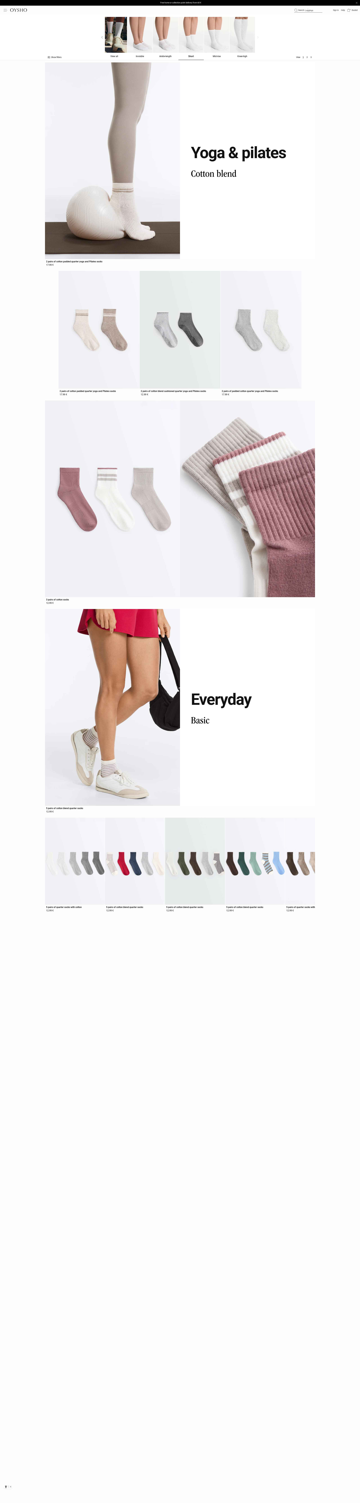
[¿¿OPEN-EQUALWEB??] (8, 1486)
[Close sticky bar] (356, 3)
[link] (335, 10)
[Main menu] (5, 10)
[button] (352, 10)
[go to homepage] (18, 10)
